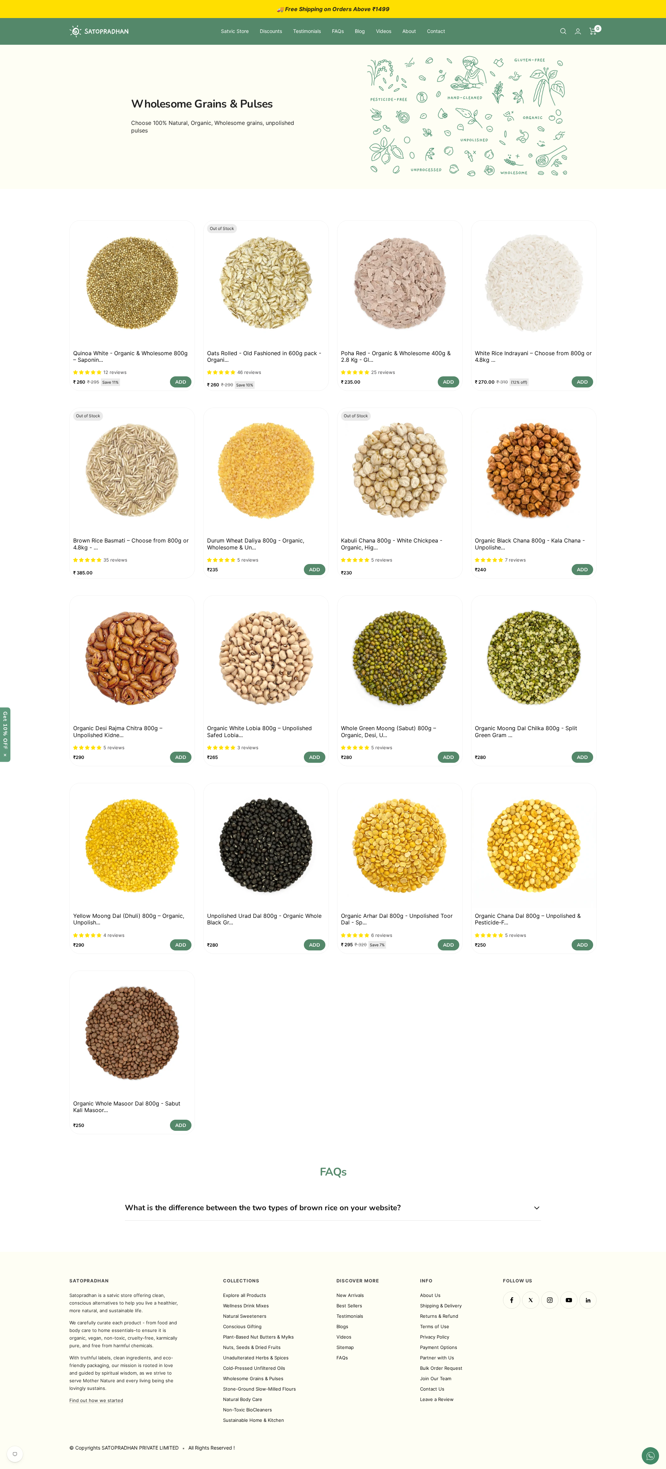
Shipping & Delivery (441, 1305)
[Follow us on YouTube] (569, 1300)
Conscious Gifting (242, 1326)
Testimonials (307, 31)
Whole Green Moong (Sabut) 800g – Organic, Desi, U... (388, 731)
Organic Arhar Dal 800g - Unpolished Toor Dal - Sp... (397, 919)
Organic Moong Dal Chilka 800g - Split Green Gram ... (526, 731)
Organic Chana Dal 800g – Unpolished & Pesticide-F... (528, 919)
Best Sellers (349, 1305)
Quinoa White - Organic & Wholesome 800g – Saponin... (130, 356)
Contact (436, 31)
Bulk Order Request (441, 1368)
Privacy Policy (434, 1337)
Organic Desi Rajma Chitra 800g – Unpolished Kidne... (117, 731)
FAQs (338, 31)
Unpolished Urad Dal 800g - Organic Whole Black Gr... (264, 919)
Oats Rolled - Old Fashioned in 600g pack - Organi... (264, 356)
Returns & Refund (439, 1316)
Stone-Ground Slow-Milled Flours (259, 1389)
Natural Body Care (242, 1399)
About (409, 31)
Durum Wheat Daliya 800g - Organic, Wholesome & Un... (255, 543)
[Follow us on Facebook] (511, 1300)
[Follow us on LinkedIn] (588, 1300)
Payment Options (438, 1347)
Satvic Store (235, 31)
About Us (430, 1295)
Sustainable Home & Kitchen (253, 1420)
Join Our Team (435, 1378)
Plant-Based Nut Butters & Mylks (258, 1337)
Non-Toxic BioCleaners (247, 1409)
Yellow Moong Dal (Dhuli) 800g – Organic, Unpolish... (128, 919)
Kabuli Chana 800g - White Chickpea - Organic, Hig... (391, 543)
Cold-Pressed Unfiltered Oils (254, 1368)
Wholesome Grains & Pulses (253, 1378)
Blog (360, 31)
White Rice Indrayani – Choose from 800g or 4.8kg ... (533, 356)
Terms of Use (434, 1326)
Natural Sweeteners (244, 1316)
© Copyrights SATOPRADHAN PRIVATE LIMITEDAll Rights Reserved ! (152, 1448)
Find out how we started (96, 1400)
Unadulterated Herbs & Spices (256, 1357)
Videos (383, 31)
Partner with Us (437, 1357)
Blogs (342, 1326)
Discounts (271, 31)
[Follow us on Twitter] (530, 1300)
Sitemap (345, 1347)
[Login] (578, 31)
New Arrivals (350, 1295)
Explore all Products (244, 1295)
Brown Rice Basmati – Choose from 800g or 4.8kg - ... (131, 543)
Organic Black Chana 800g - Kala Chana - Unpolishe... (530, 543)
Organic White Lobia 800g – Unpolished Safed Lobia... (259, 731)
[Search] (563, 31)
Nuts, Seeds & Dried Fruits (252, 1347)
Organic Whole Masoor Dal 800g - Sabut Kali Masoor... (126, 1106)
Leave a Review (437, 1399)
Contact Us (432, 1389)
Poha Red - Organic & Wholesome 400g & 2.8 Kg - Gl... (396, 356)
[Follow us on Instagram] (549, 1300)
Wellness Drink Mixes (246, 1305)
